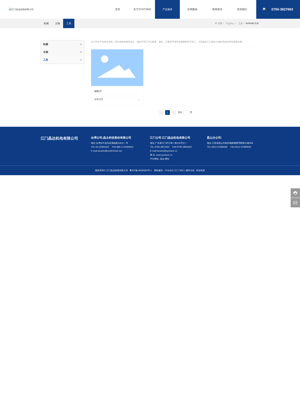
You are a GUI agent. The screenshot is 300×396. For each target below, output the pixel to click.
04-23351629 (102, 147)
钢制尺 (117, 67)
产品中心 (230, 23)
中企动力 (169, 170)
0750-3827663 (282, 9)
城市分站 (190, 170)
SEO (181, 170)
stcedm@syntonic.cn (167, 151)
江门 (176, 170)
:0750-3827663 (161, 147)
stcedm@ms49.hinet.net (110, 151)
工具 (240, 23)
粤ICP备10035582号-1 (141, 170)
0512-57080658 (219, 147)
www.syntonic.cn (164, 155)
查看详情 (98, 99)
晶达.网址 (164, 159)
